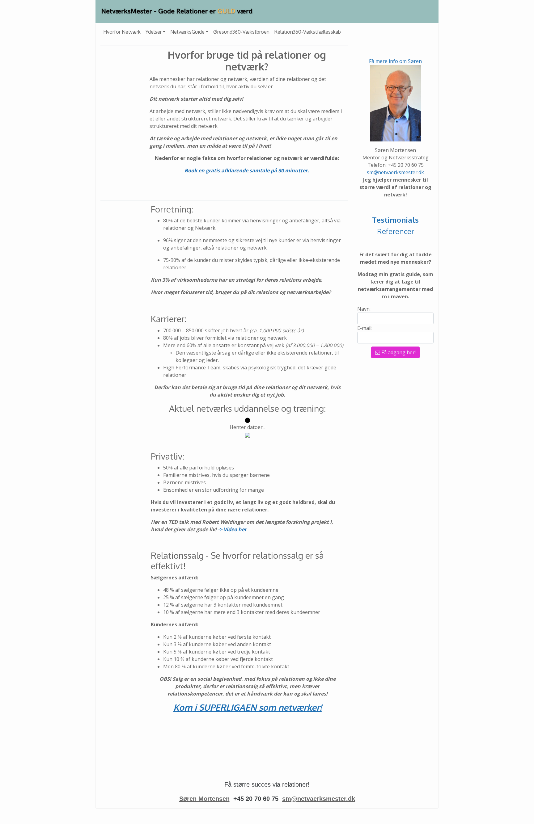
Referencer (395, 231)
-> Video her (232, 529)
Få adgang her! (398, 352)
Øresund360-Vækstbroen (241, 32)
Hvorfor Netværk (122, 32)
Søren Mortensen (204, 798)
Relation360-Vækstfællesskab (307, 32)
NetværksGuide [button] (187, 32)
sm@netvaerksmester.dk (395, 172)
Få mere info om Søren (395, 61)
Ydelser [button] (154, 32)
